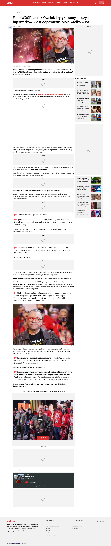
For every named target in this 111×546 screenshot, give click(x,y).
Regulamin (48, 532)
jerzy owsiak (16, 470)
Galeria (43, 438)
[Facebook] (97, 522)
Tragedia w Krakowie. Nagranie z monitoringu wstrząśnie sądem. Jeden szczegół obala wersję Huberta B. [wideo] (83, 100)
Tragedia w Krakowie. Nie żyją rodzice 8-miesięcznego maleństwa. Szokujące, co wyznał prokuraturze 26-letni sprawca (83, 116)
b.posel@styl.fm (33, 482)
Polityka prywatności (51, 535)
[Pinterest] (103, 522)
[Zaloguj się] (96, 3)
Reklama (48, 528)
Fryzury (51, 3)
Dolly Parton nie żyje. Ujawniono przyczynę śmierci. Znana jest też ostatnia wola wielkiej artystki (83, 204)
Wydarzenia (73, 3)
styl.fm (74, 523)
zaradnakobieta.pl (77, 526)
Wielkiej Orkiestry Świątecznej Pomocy (50, 94)
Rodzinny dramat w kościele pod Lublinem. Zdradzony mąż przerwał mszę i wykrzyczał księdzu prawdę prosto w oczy (83, 108)
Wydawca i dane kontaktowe (53, 526)
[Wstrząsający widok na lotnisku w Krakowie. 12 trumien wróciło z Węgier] (96, 188)
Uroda (43, 3)
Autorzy (48, 530)
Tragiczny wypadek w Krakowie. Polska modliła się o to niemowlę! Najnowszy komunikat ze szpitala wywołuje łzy (83, 84)
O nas (47, 523)
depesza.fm (75, 528)
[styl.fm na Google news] (10, 27)
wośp (22, 470)
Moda (65, 3)
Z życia (58, 3)
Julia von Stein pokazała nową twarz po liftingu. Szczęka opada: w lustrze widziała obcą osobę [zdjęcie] (83, 196)
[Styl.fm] (13, 3)
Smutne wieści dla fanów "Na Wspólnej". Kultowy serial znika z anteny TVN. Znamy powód (83, 179)
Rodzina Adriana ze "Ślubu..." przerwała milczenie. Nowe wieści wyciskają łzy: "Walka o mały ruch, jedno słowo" (83, 92)
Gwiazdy (36, 3)
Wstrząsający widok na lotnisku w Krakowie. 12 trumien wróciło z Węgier (83, 188)
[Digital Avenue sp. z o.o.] (16, 543)
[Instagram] (100, 522)
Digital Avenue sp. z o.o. (49, 486)
